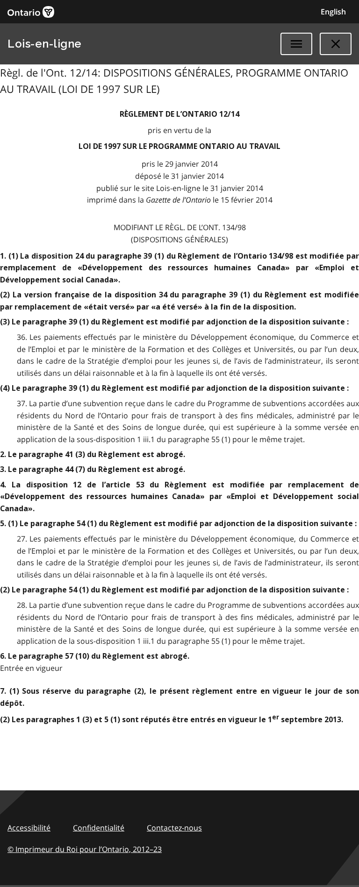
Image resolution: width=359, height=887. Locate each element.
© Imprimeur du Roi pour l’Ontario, (84, 849)
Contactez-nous (174, 828)
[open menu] (296, 44)
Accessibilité (28, 828)
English (333, 12)
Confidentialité (98, 828)
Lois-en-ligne (44, 43)
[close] (336, 44)
